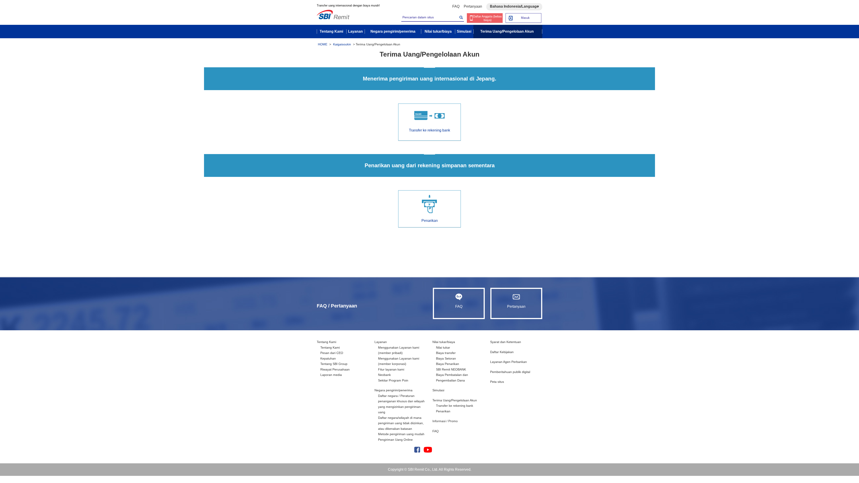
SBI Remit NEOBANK (451, 369)
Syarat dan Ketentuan (505, 342)
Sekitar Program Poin (393, 380)
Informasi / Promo (445, 421)
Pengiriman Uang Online (395, 439)
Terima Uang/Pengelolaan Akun (454, 400)
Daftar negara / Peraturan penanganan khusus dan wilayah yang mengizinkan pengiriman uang (401, 404)
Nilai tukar (443, 347)
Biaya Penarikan (447, 364)
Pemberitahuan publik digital (510, 372)
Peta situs (497, 381)
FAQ (455, 6)
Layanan (380, 342)
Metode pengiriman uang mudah (401, 434)
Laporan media (331, 375)
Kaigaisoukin (342, 44)
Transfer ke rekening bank (454, 405)
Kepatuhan (328, 358)
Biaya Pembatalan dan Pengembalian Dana (452, 377)
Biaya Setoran (446, 358)
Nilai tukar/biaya (443, 342)
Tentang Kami (326, 342)
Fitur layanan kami (391, 369)
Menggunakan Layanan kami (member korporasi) (398, 361)
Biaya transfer (446, 353)
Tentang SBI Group (333, 364)
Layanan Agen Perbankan (508, 362)
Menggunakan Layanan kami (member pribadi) (398, 350)
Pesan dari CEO (331, 353)
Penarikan (443, 411)
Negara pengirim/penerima (393, 390)
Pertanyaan (473, 6)
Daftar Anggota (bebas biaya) (487, 18)
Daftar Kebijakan (502, 352)
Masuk (525, 17)
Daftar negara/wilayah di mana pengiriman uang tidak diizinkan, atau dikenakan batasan (401, 423)
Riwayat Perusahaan (335, 369)
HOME (322, 44)
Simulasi (438, 390)
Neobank (384, 375)
